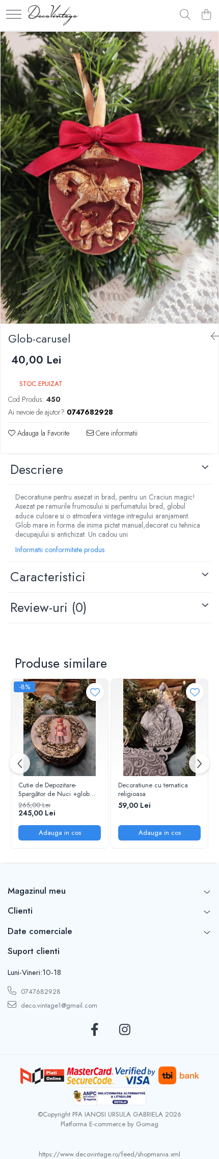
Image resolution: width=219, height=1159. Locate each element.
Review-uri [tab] (48, 607)
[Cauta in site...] (185, 15)
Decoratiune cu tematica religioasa (153, 790)
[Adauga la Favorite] (95, 692)
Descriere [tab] (36, 469)
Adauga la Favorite (42, 433)
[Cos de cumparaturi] (206, 15)
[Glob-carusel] (109, 178)
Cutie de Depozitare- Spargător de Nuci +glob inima (54, 790)
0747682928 (40, 991)
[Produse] (14, 15)
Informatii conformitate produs (59, 549)
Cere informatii (116, 433)
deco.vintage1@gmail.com (58, 1005)
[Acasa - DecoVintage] (53, 15)
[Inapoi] (210, 336)
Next (210, 187)
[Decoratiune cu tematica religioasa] (159, 727)
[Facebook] (94, 1030)
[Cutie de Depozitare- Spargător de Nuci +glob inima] (59, 727)
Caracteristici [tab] (48, 576)
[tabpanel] (109, 178)
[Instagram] (124, 1030)
